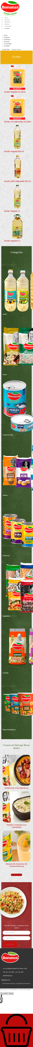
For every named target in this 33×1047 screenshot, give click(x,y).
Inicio (6, 17)
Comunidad (8, 26)
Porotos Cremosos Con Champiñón (16, 826)
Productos (7, 22)
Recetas (7, 24)
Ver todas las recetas (16, 875)
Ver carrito (4, 993)
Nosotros (7, 20)
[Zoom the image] (16, 285)
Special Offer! (6, 49)
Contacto (7, 28)
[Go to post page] (16, 770)
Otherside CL (27, 983)
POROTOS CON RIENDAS (16, 788)
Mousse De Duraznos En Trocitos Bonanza (16, 865)
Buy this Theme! (16, 49)
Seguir (11, 993)
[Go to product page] (18, 77)
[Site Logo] (10, 8)
